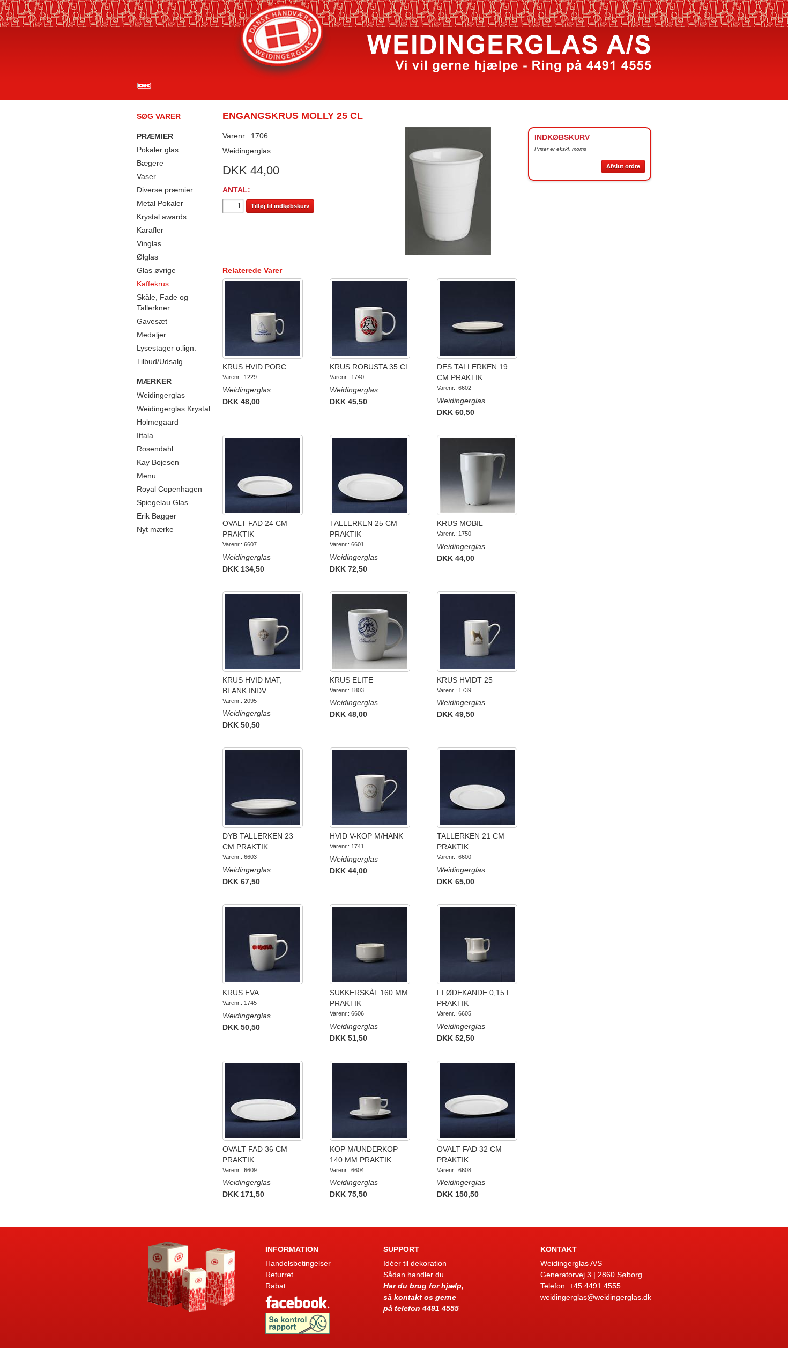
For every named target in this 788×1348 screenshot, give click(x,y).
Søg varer (159, 116)
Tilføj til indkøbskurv (280, 206)
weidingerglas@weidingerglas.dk (595, 1297)
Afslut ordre (623, 166)
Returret (279, 1274)
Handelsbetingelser (298, 1263)
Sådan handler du (413, 1274)
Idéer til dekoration (415, 1263)
